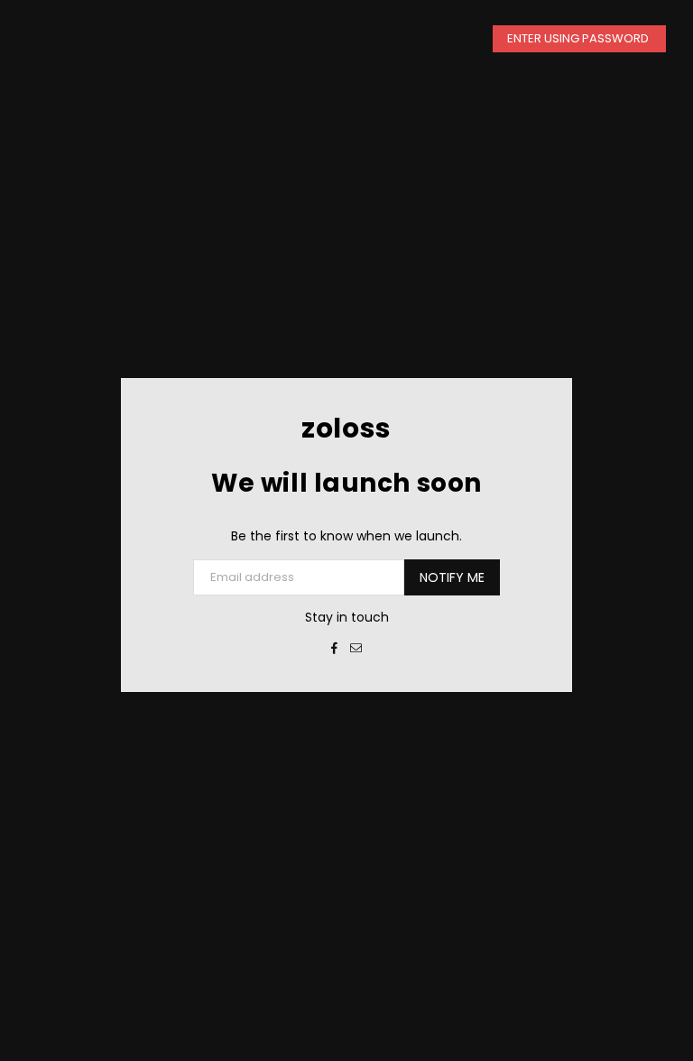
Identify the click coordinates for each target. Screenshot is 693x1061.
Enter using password (579, 38)
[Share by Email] (356, 648)
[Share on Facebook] (334, 648)
